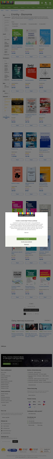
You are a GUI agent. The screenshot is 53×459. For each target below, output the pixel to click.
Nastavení (26, 244)
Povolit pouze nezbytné (26, 241)
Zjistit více (26, 232)
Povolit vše (26, 238)
